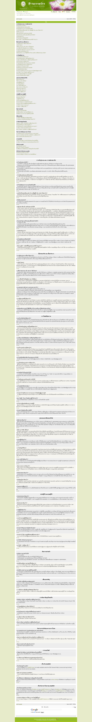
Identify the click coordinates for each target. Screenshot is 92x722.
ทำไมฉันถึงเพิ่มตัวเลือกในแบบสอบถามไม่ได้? (25, 63)
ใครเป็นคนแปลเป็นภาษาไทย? (22, 152)
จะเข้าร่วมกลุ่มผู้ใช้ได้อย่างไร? (22, 100)
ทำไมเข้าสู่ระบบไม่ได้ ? (21, 25)
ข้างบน (17, 172)
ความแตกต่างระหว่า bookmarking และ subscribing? (27, 133)
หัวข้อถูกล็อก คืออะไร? (21, 90)
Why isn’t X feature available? (22, 147)
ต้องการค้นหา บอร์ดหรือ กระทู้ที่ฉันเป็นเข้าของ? (26, 129)
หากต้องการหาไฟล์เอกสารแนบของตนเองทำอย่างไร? (27, 142)
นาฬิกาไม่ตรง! (19, 45)
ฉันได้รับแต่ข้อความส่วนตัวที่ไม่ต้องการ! (24, 112)
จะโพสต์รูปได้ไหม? (20, 84)
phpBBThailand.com (46, 689)
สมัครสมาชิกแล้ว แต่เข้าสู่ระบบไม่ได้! (24, 33)
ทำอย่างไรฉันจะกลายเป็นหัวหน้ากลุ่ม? (24, 101)
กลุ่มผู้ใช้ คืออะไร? (20, 98)
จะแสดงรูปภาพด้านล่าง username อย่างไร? (25, 49)
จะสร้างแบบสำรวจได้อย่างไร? (22, 61)
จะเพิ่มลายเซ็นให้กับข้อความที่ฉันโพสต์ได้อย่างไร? (26, 59)
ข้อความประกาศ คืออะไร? (22, 87)
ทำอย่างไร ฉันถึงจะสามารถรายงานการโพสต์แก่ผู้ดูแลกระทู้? (29, 70)
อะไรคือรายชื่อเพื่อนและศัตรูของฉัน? (24, 117)
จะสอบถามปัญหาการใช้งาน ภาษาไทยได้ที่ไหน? (26, 154)
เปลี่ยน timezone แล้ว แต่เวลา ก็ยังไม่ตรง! (25, 46)
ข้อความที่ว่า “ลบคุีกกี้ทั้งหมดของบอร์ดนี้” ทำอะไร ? (27, 39)
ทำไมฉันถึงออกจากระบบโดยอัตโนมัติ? (24, 28)
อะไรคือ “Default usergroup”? (22, 105)
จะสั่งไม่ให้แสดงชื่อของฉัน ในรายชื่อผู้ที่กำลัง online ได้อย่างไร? (29, 30)
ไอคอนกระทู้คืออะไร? (21, 91)
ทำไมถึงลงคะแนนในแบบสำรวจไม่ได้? (24, 67)
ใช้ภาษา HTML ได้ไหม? (21, 80)
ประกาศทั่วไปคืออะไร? (21, 85)
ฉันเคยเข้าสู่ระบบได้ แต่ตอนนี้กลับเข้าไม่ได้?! (25, 34)
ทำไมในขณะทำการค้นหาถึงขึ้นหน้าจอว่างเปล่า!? (26, 126)
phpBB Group (31, 667)
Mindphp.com (35, 689)
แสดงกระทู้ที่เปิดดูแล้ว (30, 15)
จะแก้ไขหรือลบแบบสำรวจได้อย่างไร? (24, 64)
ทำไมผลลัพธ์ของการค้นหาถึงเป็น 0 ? (24, 124)
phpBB (40, 719)
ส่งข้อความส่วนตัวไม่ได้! (21, 110)
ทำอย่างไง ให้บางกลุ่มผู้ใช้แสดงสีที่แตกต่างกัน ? (26, 103)
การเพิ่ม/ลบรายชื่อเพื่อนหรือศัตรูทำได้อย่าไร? (25, 119)
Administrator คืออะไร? (21, 95)
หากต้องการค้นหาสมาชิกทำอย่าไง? (23, 127)
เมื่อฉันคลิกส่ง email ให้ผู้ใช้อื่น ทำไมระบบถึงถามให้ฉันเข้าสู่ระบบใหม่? (31, 52)
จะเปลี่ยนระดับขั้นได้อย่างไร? (22, 51)
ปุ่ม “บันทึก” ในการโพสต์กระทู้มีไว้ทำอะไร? (25, 72)
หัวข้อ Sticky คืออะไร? (21, 88)
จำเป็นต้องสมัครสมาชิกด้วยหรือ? (23, 27)
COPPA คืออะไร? (20, 36)
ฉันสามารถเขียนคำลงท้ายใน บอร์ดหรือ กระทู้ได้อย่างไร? (28, 134)
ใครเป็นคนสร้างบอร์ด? (21, 146)
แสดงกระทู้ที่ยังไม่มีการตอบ (21, 15)
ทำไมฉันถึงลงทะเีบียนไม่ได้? (22, 38)
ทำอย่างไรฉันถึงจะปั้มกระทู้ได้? (22, 75)
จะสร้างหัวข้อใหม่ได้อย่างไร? (22, 56)
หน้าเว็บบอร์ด (19, 19)
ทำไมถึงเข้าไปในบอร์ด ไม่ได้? (22, 66)
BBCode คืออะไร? (20, 79)
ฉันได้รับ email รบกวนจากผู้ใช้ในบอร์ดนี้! (25, 113)
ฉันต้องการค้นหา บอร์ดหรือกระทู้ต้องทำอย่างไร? (26, 123)
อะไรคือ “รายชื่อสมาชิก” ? (22, 106)
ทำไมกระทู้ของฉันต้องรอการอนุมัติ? (24, 73)
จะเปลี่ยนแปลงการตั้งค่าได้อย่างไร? (23, 43)
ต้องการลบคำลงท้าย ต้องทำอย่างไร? (24, 136)
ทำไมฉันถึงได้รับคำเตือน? (21, 69)
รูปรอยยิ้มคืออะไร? (20, 82)
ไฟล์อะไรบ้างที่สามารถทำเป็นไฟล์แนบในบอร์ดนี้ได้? (27, 140)
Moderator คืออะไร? (20, 97)
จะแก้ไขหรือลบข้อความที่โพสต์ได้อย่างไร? (25, 58)
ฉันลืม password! (20, 31)
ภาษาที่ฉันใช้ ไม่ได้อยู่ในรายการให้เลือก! (24, 48)
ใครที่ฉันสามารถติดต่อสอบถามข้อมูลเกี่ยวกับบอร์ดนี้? (27, 148)
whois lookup (55, 679)
